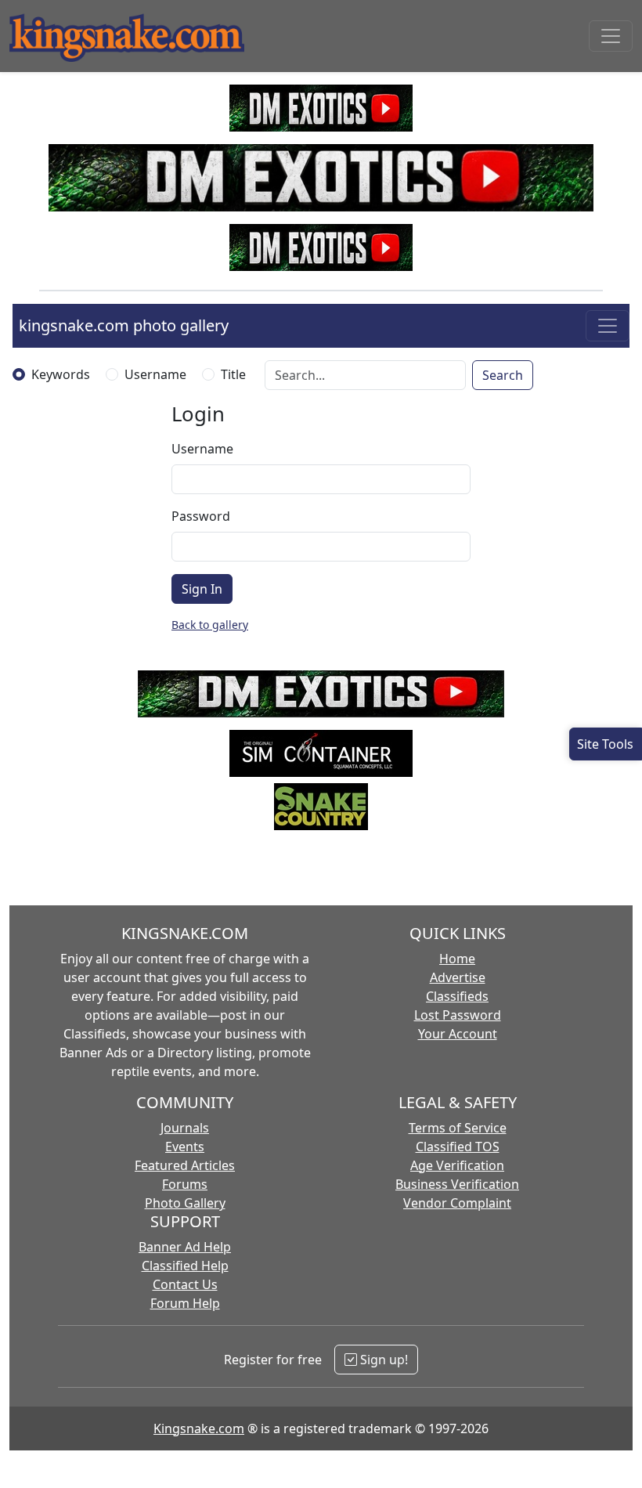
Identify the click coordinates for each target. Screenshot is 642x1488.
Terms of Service (458, 1127)
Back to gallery (209, 624)
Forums (184, 1184)
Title (233, 374)
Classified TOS (458, 1146)
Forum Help (185, 1303)
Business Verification (457, 1184)
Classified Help (185, 1265)
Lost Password (457, 1015)
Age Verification (457, 1165)
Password (200, 516)
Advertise (457, 977)
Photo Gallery (185, 1203)
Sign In (202, 589)
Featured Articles (185, 1165)
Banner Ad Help (185, 1246)
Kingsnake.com (198, 1428)
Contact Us (185, 1284)
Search (502, 375)
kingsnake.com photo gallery (124, 325)
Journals (184, 1127)
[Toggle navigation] (611, 36)
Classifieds (457, 996)
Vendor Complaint (457, 1203)
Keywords (60, 374)
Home (457, 958)
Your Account (457, 1033)
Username (155, 374)
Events (184, 1146)
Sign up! (382, 1359)
